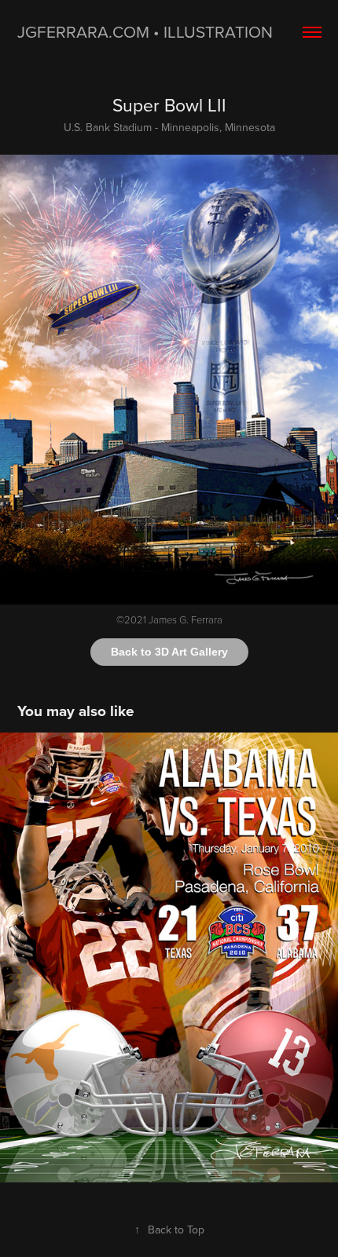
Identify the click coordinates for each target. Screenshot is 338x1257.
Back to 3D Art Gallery (169, 651)
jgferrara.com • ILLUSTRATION (145, 31)
